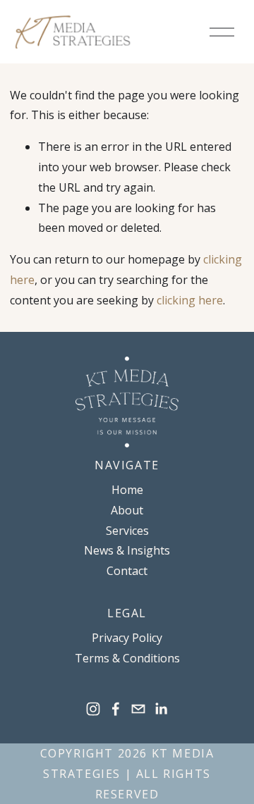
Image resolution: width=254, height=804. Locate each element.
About (127, 510)
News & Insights (127, 550)
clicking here (190, 300)
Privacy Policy (127, 637)
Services (127, 530)
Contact (127, 571)
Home (127, 489)
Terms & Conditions (127, 658)
